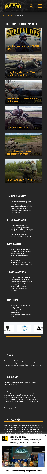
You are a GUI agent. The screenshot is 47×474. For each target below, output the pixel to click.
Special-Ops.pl (13, 5)
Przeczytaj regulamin (11, 408)
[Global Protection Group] (35, 328)
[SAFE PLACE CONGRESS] (18, 328)
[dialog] (23, 454)
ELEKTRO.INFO (12, 300)
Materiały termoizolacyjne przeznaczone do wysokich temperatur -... (20, 258)
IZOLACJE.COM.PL (13, 244)
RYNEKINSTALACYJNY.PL (16, 272)
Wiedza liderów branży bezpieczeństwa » (23, 471)
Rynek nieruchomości (18, 208)
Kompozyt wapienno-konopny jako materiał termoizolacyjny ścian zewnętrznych (21, 252)
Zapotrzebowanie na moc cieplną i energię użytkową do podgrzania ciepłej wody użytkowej (22, 284)
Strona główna (7, 15)
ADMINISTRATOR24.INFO (16, 196)
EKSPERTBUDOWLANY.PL (16, 220)
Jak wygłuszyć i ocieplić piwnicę (21, 206)
